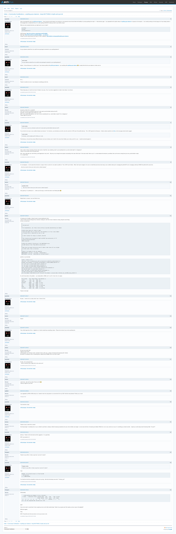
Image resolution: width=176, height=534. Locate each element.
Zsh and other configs (31, 41)
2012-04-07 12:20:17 (24, 316)
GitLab (155, 2)
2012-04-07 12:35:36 (24, 327)
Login (21, 8)
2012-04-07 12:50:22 (24, 347)
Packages (140, 2)
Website (7, 33)
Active (165, 10)
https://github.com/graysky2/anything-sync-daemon (58, 36)
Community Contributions (16, 14)
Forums (146, 2)
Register (16, 8)
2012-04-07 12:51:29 (24, 359)
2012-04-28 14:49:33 (24, 421)
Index (5, 8)
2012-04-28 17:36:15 (24, 489)
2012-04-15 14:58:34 (24, 390)
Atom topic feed (169, 527)
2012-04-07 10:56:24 (24, 215)
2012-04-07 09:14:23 (24, 182)
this (114, 131)
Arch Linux (7, 2)
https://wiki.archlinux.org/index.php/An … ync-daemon (36, 34)
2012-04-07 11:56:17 (24, 296)
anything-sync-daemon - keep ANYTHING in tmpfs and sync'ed (44, 14)
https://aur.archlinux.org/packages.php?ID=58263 (37, 33)
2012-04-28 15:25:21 (24, 432)
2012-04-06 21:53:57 (24, 87)
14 (16, 16)
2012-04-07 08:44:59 (24, 107)
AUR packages (23, 41)
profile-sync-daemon (37, 21)
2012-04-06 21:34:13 (24, 18)
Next (19, 16)
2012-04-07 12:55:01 (24, 379)
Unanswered (169, 10)
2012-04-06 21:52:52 (24, 77)
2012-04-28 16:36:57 (24, 462)
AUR (166, 2)
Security (161, 2)
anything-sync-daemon (126, 21)
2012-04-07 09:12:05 (24, 162)
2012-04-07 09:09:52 (24, 147)
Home (134, 2)
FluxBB (170, 529)
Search (12, 8)
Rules (8, 8)
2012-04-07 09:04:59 (24, 122)
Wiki (151, 2)
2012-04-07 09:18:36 (24, 195)
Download (171, 2)
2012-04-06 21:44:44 (24, 46)
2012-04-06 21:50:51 (24, 57)
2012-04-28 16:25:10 (24, 452)
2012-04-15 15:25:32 (24, 401)
